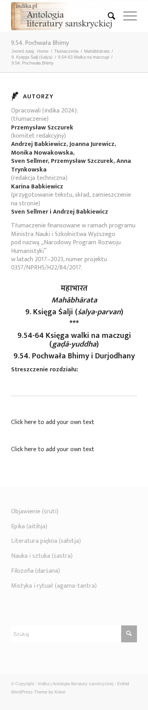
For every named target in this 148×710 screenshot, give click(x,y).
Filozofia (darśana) (35, 571)
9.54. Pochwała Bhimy (40, 43)
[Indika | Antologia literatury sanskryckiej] (61, 16)
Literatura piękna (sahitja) (46, 541)
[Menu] (126, 16)
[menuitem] (107, 16)
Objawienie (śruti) (34, 511)
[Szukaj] (107, 16)
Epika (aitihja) (29, 526)
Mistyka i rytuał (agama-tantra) (54, 586)
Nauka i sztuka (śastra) (42, 556)
